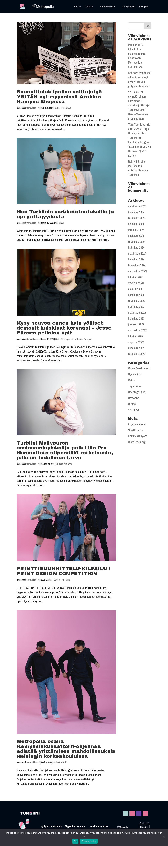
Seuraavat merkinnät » (102, 795)
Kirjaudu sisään (137, 424)
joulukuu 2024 (136, 230)
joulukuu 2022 (136, 324)
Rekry (131, 380)
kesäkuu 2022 (136, 348)
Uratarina (78, 339)
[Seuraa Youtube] (145, 813)
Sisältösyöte (135, 430)
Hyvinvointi (134, 374)
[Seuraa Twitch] (138, 813)
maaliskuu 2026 (137, 206)
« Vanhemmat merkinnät (31, 795)
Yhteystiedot (128, 6)
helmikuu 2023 (136, 318)
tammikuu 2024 (136, 265)
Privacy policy (89, 841)
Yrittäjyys (66, 107)
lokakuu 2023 (135, 277)
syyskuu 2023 (136, 283)
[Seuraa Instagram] (132, 813)
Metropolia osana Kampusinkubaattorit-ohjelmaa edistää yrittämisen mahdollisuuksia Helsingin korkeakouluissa (66, 749)
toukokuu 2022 (136, 354)
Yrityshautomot (107, 6)
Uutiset (58, 107)
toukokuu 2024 (136, 242)
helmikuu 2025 (136, 224)
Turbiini (89, 6)
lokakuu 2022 (135, 336)
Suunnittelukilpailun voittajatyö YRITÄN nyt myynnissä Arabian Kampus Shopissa (59, 96)
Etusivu (77, 6)
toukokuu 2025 (136, 218)
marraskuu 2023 (137, 271)
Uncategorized (136, 392)
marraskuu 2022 (137, 330)
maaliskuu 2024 (137, 253)
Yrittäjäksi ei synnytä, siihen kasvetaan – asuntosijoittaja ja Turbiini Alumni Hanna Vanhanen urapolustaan (138, 105)
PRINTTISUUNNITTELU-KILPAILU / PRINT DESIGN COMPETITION (63, 571)
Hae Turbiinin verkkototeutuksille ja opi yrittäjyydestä (65, 214)
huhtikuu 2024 (136, 247)
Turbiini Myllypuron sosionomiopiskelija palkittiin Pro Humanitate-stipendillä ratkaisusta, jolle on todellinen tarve (65, 450)
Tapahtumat (135, 386)
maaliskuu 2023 (137, 313)
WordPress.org (137, 442)
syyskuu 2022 (136, 342)
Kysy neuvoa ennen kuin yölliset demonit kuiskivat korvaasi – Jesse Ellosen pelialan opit (64, 327)
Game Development (64, 339)
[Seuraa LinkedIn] (125, 813)
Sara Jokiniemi (33, 107)
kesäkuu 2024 (136, 236)
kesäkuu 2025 (136, 212)
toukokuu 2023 (136, 301)
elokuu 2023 (135, 289)
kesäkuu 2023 (136, 295)
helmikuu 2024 (136, 259)
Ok (75, 841)
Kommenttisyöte (137, 436)
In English (143, 6)
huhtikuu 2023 (136, 307)
